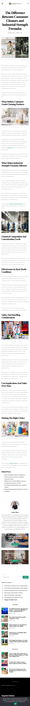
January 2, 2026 (19, 540)
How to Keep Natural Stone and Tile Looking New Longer (17, 617)
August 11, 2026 (12, 613)
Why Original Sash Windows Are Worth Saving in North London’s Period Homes (18, 641)
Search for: (3, 574)
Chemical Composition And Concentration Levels (15, 590)
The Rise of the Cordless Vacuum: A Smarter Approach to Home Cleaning (17, 663)
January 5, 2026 (19, 32)
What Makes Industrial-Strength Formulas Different (16, 588)
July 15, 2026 (11, 643)
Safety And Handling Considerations (12, 595)
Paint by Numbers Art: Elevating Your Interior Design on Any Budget (18, 625)
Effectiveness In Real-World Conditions (13, 592)
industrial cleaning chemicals (15, 203)
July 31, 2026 (11, 635)
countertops (10, 147)
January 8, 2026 (20, 557)
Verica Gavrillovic (11, 557)
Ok (15, 703)
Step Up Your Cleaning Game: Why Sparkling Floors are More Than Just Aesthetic (17, 670)
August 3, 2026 (12, 620)
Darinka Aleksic (11, 32)
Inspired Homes (7, 696)
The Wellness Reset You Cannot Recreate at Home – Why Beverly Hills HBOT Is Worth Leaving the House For (18, 610)
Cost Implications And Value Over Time (13, 597)
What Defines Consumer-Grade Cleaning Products (16, 585)
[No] (28, 701)
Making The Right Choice (10, 599)
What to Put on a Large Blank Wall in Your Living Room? (17, 633)
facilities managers (13, 463)
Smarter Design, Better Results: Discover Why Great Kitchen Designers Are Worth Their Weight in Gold (18, 655)
